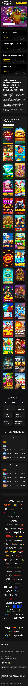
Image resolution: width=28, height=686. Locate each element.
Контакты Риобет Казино (9, 658)
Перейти (6, 37)
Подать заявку (8, 24)
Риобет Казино (8, 3)
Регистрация (21, 2)
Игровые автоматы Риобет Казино (13, 652)
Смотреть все (9, 124)
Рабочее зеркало (7, 656)
